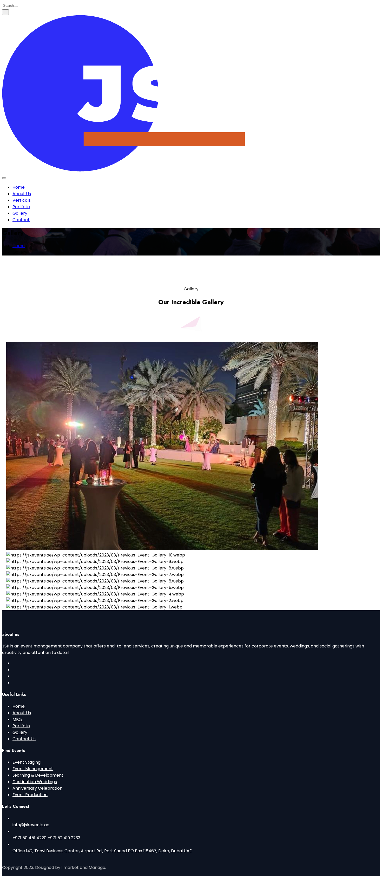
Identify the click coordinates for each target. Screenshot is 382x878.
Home (18, 187)
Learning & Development (37, 775)
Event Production (30, 795)
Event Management (32, 769)
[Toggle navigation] (4, 178)
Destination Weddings (34, 782)
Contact (21, 220)
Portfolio (21, 207)
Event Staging (26, 762)
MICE (17, 719)
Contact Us (24, 739)
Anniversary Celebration (37, 788)
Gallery (19, 213)
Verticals (21, 200)
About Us (21, 194)
